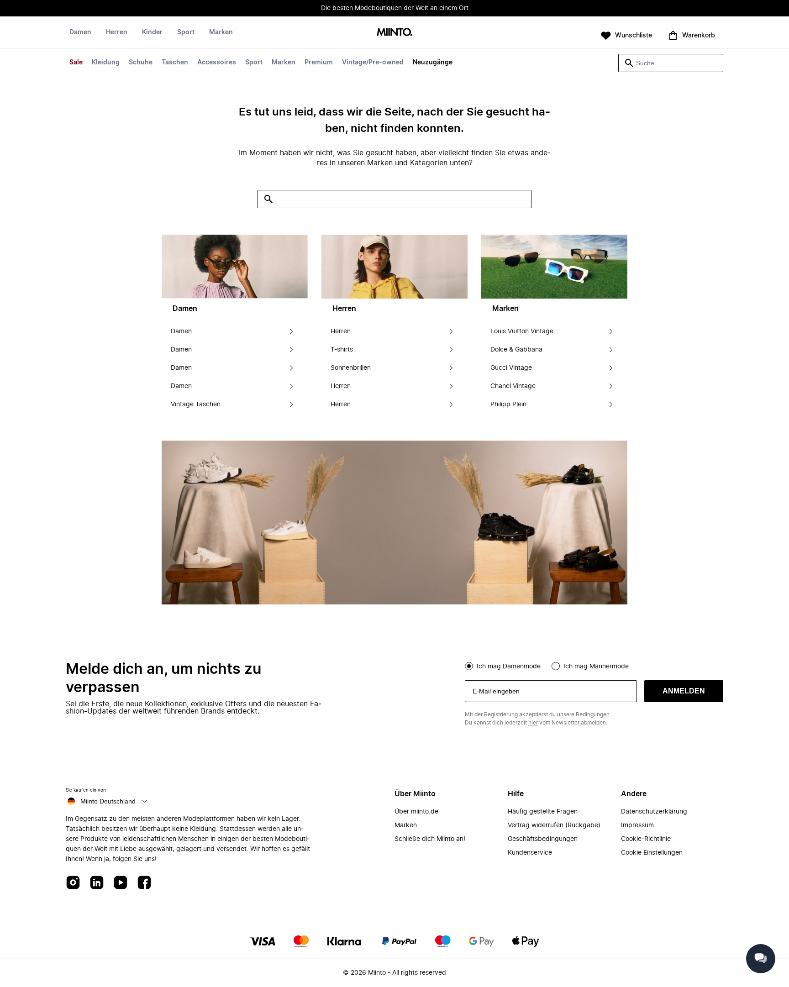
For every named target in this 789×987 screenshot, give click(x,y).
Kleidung (106, 62)
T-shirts (342, 349)
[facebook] (144, 883)
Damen (80, 32)
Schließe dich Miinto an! (429, 839)
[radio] (469, 666)
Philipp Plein (508, 404)
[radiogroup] (594, 665)
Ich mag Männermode (596, 666)
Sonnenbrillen (351, 368)
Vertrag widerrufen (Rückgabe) (554, 825)
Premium (319, 62)
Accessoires (216, 62)
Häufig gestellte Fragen (543, 811)
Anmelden (684, 691)
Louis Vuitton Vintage (521, 331)
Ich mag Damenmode (509, 666)
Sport (254, 62)
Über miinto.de (416, 811)
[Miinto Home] (394, 32)
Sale (76, 62)
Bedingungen (593, 714)
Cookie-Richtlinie (646, 839)
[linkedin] (96, 883)
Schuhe (141, 62)
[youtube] (120, 883)
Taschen (175, 62)
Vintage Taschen (196, 404)
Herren (116, 32)
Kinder (152, 32)
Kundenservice (530, 853)
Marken (283, 62)
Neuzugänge (432, 62)
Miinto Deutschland (108, 801)
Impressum (637, 825)
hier (533, 722)
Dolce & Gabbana (516, 349)
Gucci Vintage (511, 368)
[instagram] (73, 883)
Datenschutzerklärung (654, 811)
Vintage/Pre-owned (373, 62)
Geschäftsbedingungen (543, 839)
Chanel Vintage (513, 386)
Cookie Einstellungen (652, 853)
